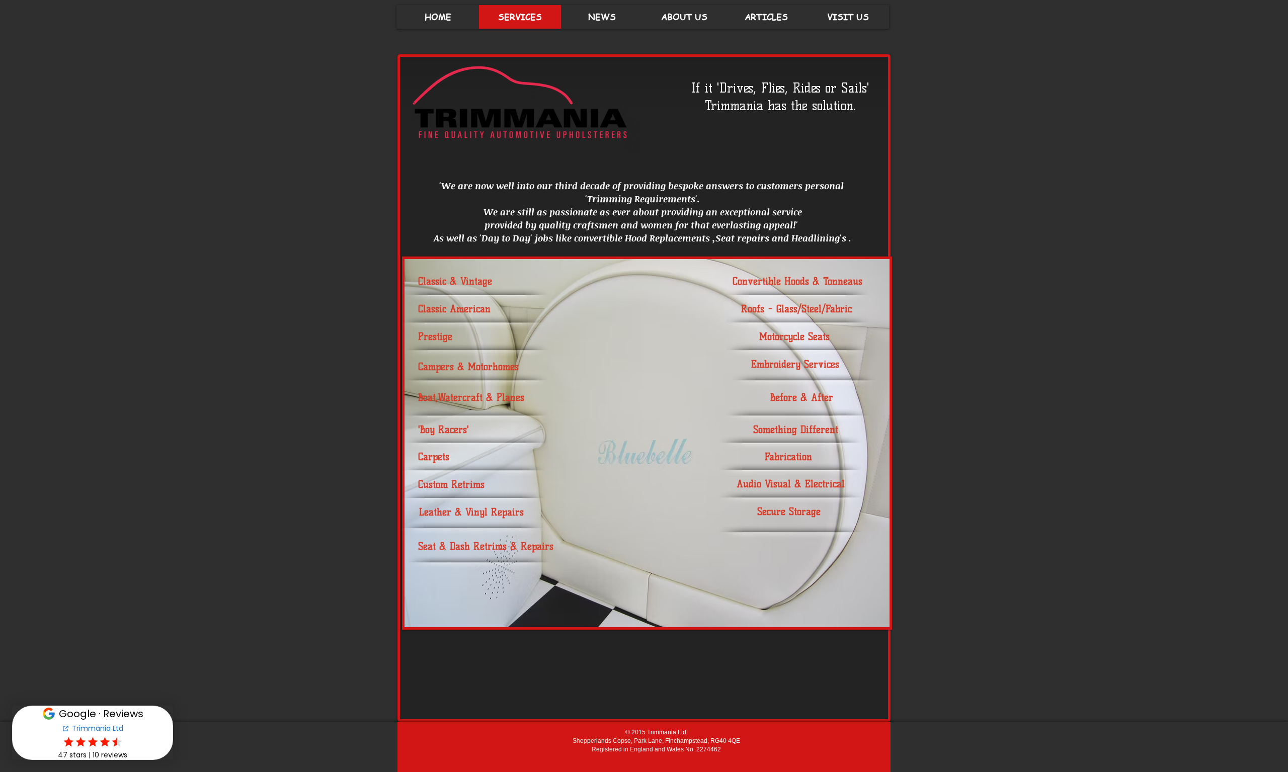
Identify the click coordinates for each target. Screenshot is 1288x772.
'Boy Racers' (443, 430)
